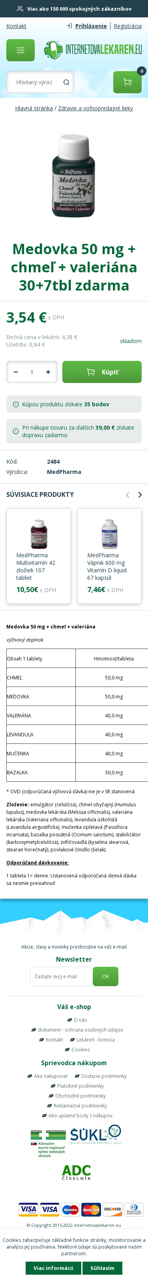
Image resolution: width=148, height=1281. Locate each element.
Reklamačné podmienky (80, 1105)
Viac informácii (53, 1268)
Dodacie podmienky (104, 1076)
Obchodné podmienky (80, 1095)
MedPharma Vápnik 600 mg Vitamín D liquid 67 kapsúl (107, 566)
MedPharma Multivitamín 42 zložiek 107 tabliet (35, 566)
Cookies (80, 1049)
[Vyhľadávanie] (66, 82)
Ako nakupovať (50, 1076)
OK (105, 976)
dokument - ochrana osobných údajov (80, 1029)
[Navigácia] (20, 50)
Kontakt (16, 26)
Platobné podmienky (80, 1086)
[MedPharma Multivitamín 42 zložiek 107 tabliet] (38, 534)
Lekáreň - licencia (96, 1039)
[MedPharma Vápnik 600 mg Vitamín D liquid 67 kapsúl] (109, 534)
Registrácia (128, 26)
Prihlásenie (91, 26)
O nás (80, 1020)
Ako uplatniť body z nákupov (80, 1115)
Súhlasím (102, 1268)
